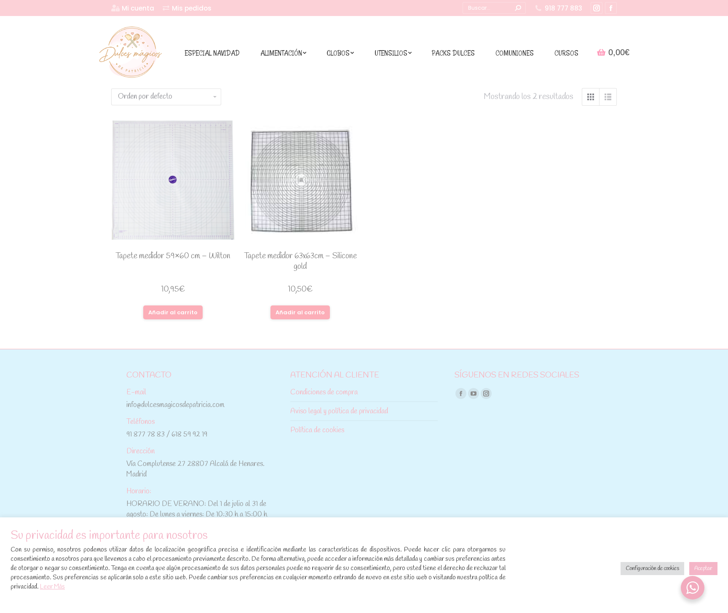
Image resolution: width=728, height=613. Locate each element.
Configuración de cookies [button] (652, 568)
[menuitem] (132, 8)
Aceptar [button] (703, 568)
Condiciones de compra (324, 392)
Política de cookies (317, 430)
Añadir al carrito (173, 312)
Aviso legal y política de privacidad (339, 411)
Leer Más (52, 587)
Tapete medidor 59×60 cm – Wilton (172, 256)
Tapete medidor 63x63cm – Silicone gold (300, 261)
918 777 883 (563, 8)
